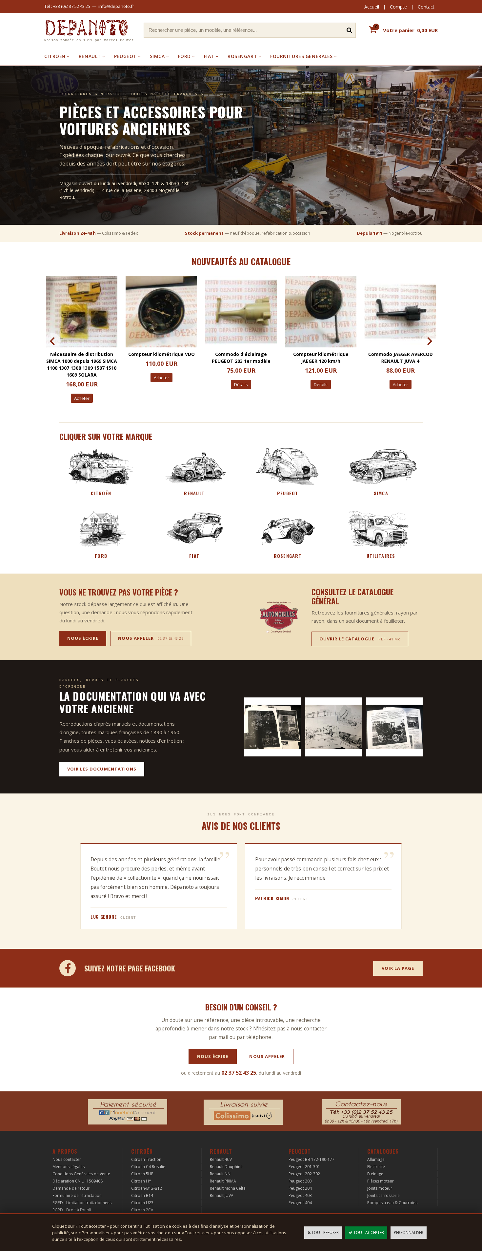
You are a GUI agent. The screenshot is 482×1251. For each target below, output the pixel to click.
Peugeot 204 (300, 1188)
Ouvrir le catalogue (360, 639)
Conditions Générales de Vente (81, 1174)
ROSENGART (242, 56)
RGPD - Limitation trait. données (81, 1202)
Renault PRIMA (223, 1181)
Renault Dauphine (226, 1166)
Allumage (376, 1159)
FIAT (209, 56)
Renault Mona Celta (228, 1188)
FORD (184, 56)
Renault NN (220, 1174)
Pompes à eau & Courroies (392, 1202)
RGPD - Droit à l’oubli (71, 1210)
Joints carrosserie (383, 1195)
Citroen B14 (142, 1195)
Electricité (376, 1166)
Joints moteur (379, 1188)
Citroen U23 (142, 1202)
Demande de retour (71, 1188)
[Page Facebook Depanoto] (67, 968)
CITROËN (55, 56)
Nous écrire (82, 638)
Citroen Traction (146, 1159)
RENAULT (90, 56)
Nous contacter (66, 1159)
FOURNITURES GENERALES (301, 56)
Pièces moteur (380, 1181)
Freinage (375, 1174)
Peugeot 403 (300, 1195)
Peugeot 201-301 (304, 1166)
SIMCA (157, 56)
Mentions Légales (68, 1166)
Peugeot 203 (300, 1181)
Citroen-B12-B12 (146, 1188)
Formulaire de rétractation (77, 1195)
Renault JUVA (221, 1195)
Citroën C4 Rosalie (148, 1166)
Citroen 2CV (142, 1210)
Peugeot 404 (300, 1202)
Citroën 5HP (142, 1174)
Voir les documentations (101, 769)
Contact (426, 7)
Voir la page (398, 968)
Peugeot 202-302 (304, 1174)
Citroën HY (141, 1181)
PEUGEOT (125, 56)
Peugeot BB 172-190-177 (311, 1159)
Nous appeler (150, 638)
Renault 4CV (221, 1159)
